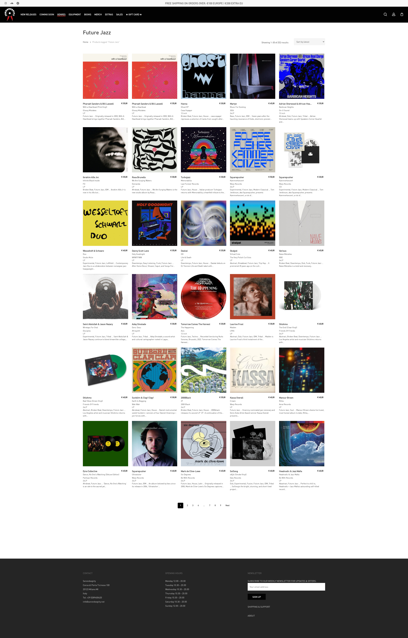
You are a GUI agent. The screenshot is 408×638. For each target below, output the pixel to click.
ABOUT (251, 615)
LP (84, 113)
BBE (281, 257)
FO (84, 184)
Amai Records (285, 404)
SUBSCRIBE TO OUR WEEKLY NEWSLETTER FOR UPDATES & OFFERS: (282, 580)
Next (227, 505)
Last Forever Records (190, 184)
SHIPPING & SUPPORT (259, 606)
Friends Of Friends (287, 331)
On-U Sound (284, 110)
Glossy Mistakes (89, 110)
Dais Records (235, 478)
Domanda (136, 184)
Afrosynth (136, 331)
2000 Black (185, 404)
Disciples (87, 331)
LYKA (232, 331)
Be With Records (188, 478)
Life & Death (186, 257)
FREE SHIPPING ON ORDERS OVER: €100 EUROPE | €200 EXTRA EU (204, 3)
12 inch (184, 113)
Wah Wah (136, 404)
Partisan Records (90, 478)
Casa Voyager (186, 110)
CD (280, 187)
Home (85, 42)
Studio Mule (88, 257)
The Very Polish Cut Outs (240, 257)
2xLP (232, 113)
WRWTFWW (137, 257)
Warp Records (236, 184)
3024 (232, 110)
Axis (182, 331)
